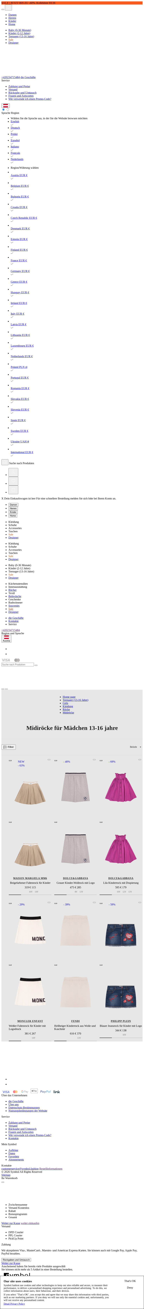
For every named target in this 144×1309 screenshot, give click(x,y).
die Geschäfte (28, 77)
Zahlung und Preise (19, 86)
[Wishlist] (13, 481)
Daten (11, 1153)
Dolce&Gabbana (75, 878)
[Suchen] (4, 462)
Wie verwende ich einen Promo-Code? (29, 98)
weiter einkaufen (30, 1223)
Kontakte (13, 621)
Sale (10, 39)
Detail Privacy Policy (14, 1304)
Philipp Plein (121, 1021)
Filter (11, 747)
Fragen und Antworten (21, 95)
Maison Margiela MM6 (30, 878)
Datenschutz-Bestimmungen (24, 1107)
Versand (12, 89)
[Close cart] (2, 1182)
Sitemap (5, 1174)
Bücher (12, 589)
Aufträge (13, 1150)
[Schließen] (36, 665)
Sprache (5, 112)
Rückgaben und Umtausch (16, 1260)
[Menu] (2, 9)
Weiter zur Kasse (10, 1223)
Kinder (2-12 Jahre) (19, 33)
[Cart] (13, 489)
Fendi (75, 1021)
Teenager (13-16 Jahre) (21, 36)
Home (11, 24)
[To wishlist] (49, 759)
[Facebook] (10, 648)
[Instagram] (10, 653)
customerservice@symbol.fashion (20, 1168)
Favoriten (13, 1156)
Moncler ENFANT (30, 1021)
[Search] (8, 7)
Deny (130, 1287)
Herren (12, 17)
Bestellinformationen (50, 1168)
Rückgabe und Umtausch (22, 92)
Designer (13, 42)
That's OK (130, 1280)
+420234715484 (10, 77)
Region (15, 112)
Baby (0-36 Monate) (19, 30)
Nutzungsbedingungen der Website (27, 1110)
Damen (12, 14)
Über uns (13, 1104)
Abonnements (16, 1159)
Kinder (12, 21)
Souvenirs (13, 605)
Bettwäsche (14, 596)
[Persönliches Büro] (13, 472)
